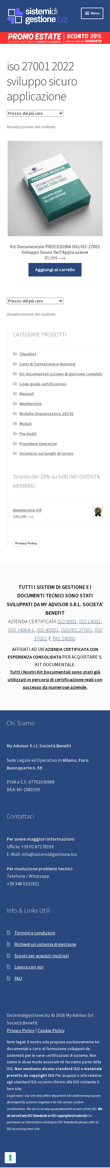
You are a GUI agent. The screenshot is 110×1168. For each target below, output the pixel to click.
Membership (30, 403)
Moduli (25, 423)
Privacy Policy (26, 543)
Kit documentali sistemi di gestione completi (60, 373)
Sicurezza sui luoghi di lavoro (46, 453)
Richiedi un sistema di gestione (45, 944)
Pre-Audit (28, 433)
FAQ (18, 978)
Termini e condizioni (34, 933)
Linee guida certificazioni (42, 383)
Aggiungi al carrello (55, 269)
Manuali (26, 393)
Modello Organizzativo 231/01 (46, 413)
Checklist (27, 353)
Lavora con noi (28, 967)
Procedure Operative (38, 443)
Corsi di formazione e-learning (47, 363)
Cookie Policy (51, 1030)
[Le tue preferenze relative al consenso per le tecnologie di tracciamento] (10, 1157)
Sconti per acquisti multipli (41, 956)
